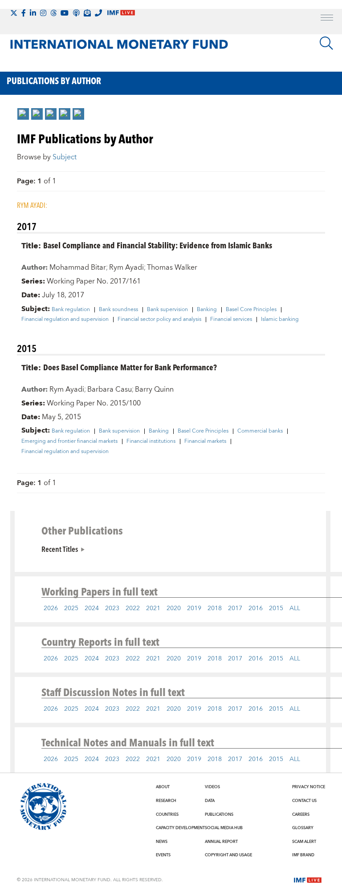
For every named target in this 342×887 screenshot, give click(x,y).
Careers (300, 814)
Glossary (303, 827)
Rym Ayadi (126, 267)
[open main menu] (327, 19)
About (163, 786)
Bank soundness (118, 309)
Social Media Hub (224, 827)
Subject (65, 157)
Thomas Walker (172, 267)
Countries (167, 814)
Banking (207, 309)
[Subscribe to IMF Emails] (87, 12)
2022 (133, 608)
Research (166, 800)
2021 (153, 608)
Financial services (231, 319)
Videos (212, 786)
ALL (294, 608)
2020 (174, 608)
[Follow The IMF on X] (13, 12)
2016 (255, 608)
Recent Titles (59, 549)
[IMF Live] (308, 879)
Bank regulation (71, 309)
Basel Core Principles (251, 309)
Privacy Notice (308, 786)
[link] (23, 114)
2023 (112, 608)
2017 (235, 608)
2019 (194, 608)
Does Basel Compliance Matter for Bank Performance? (130, 367)
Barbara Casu (109, 389)
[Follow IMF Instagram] (43, 12)
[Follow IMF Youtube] (65, 12)
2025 (71, 608)
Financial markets (205, 441)
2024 (92, 608)
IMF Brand (303, 855)
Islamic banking (280, 319)
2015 (276, 608)
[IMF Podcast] (76, 12)
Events (163, 855)
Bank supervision (167, 309)
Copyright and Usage (228, 855)
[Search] (326, 43)
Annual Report (221, 841)
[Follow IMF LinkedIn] (33, 12)
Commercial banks (260, 431)
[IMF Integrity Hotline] (98, 12)
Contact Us (304, 800)
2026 (51, 608)
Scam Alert (304, 841)
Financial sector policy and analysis (159, 319)
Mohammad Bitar (77, 267)
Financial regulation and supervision (65, 319)
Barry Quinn (154, 389)
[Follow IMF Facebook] (23, 12)
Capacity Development (180, 827)
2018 (215, 608)
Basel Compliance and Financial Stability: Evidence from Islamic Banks (157, 245)
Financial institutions (150, 441)
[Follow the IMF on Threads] (53, 12)
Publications (219, 814)
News (161, 841)
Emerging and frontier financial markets (69, 441)
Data (210, 800)
